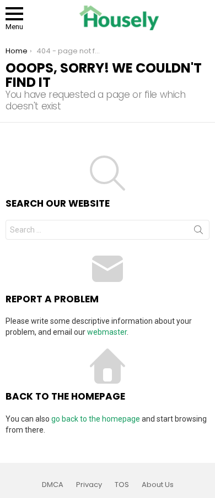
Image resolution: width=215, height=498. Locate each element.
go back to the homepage (95, 418)
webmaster (107, 332)
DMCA (52, 484)
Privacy (89, 484)
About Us (158, 484)
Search (198, 232)
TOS (122, 484)
